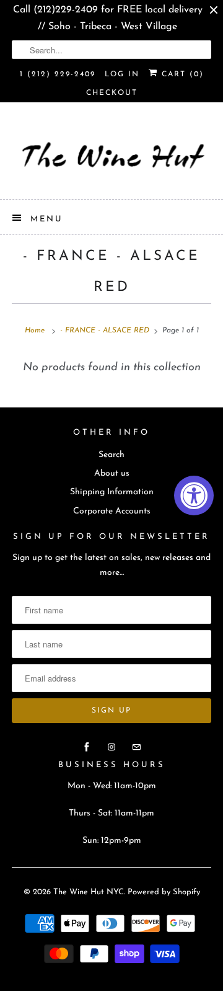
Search (111, 455)
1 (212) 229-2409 (57, 74)
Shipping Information (112, 492)
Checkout (112, 93)
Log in (122, 74)
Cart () (181, 74)
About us (111, 473)
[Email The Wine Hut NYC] (136, 747)
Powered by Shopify (164, 892)
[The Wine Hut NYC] (111, 155)
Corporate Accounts (112, 511)
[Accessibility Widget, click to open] (194, 495)
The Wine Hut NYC (88, 892)
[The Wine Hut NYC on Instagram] (111, 747)
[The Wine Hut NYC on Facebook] (87, 747)
